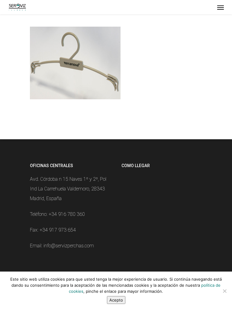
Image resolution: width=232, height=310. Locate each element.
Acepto (116, 300)
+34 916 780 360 (67, 214)
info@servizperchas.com (69, 246)
